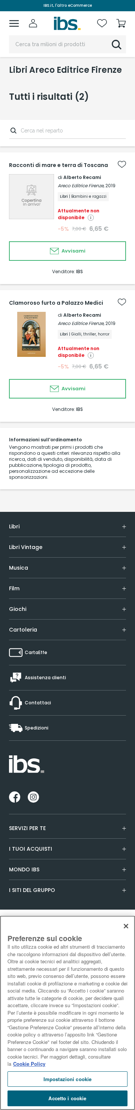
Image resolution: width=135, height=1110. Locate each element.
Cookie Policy (29, 1063)
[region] (67, 1013)
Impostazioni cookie (68, 1079)
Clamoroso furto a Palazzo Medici (56, 303)
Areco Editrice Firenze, (81, 185)
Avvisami (73, 250)
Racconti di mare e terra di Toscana (58, 165)
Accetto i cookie (67, 1098)
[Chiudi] (126, 926)
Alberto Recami (82, 177)
